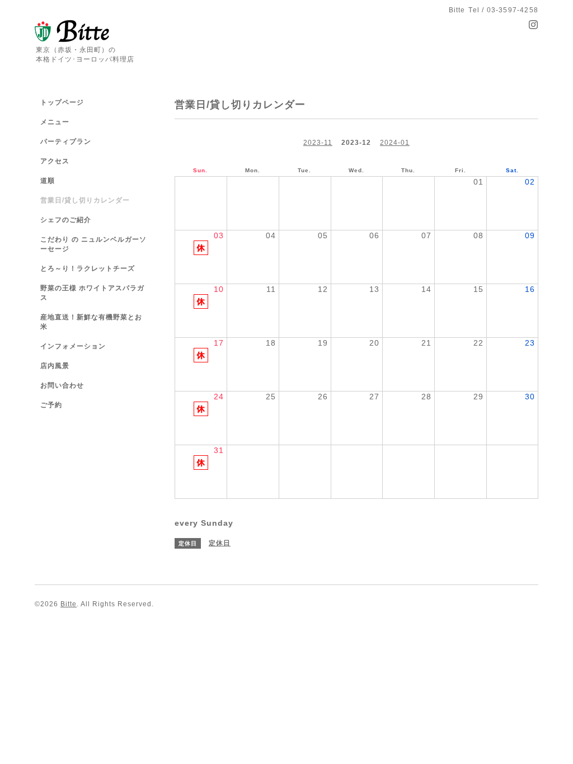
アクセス (54, 161)
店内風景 (54, 366)
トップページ (62, 102)
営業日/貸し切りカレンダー (85, 200)
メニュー (54, 122)
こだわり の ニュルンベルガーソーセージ (93, 244)
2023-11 (317, 143)
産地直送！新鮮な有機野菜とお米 (91, 322)
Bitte (68, 604)
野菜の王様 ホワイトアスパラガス (92, 292)
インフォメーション (73, 346)
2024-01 (395, 143)
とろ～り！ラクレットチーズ (87, 268)
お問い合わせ (62, 385)
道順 (47, 181)
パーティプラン (65, 141)
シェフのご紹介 (65, 220)
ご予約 (51, 405)
